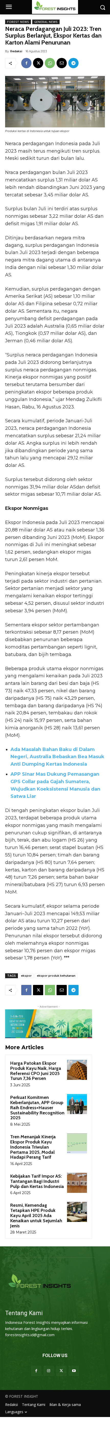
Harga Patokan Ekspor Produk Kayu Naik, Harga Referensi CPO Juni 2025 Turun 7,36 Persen (35, 1070)
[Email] (62, 63)
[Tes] (55, 1281)
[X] (38, 63)
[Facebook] (26, 63)
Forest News (18, 22)
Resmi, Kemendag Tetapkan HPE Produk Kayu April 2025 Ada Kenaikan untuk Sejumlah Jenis (36, 1215)
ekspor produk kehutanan (56, 975)
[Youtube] (74, 1371)
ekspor (26, 975)
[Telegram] (73, 63)
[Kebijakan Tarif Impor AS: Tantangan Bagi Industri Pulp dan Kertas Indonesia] (77, 1183)
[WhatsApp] (50, 63)
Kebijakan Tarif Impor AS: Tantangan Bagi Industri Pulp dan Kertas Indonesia (37, 1181)
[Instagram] (49, 1371)
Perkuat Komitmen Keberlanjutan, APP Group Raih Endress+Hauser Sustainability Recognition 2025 (37, 1108)
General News (46, 22)
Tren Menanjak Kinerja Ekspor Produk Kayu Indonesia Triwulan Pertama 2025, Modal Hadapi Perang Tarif (33, 1147)
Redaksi (16, 51)
